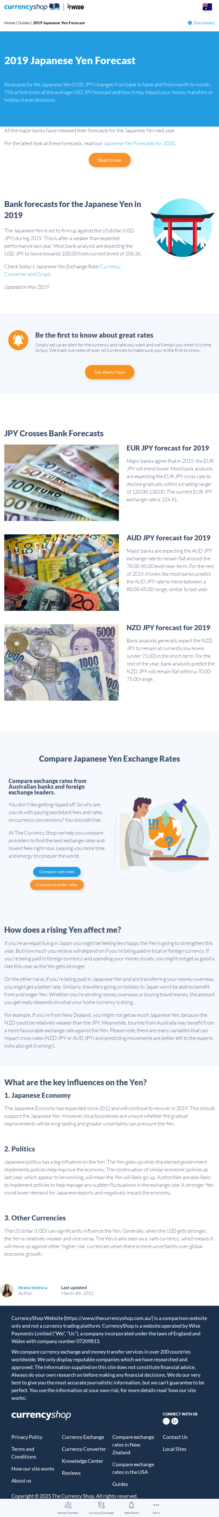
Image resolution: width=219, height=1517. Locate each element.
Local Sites (174, 1449)
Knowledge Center (82, 1461)
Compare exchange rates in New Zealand (133, 1444)
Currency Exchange (101, 1512)
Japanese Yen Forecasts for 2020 (139, 143)
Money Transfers (68, 1512)
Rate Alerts (132, 1512)
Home (9, 22)
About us (21, 1480)
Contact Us (175, 1437)
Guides (24, 22)
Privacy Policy (26, 1437)
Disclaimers (204, 22)
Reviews (71, 1473)
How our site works (32, 1468)
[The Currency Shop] (44, 7)
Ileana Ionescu (32, 1287)
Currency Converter (84, 1449)
